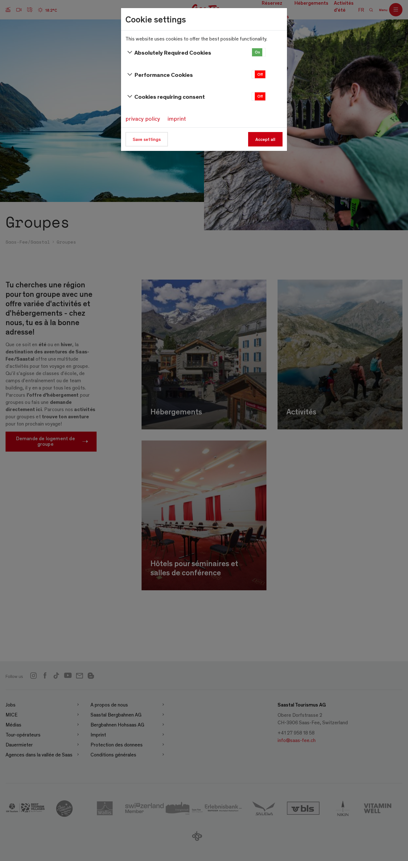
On (257, 52)
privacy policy (142, 118)
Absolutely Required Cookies (172, 52)
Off (260, 74)
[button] (259, 52)
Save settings (147, 139)
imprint (176, 118)
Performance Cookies (163, 74)
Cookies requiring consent (169, 96)
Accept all (265, 139)
